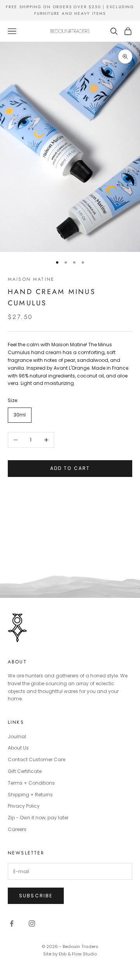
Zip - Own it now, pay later (38, 817)
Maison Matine (31, 279)
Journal (17, 736)
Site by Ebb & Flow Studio (70, 954)
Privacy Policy (24, 806)
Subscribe (35, 895)
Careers (17, 829)
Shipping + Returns (30, 794)
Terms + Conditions (31, 783)
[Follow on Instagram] (32, 923)
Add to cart (70, 468)
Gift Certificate (25, 771)
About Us (18, 747)
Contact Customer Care (36, 759)
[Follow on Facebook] (12, 923)
